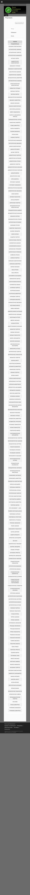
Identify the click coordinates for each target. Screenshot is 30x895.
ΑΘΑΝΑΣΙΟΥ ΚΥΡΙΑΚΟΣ (15, 66)
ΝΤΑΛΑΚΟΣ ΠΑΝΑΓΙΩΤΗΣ (15, 424)
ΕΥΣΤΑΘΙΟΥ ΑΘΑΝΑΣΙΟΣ (15, 185)
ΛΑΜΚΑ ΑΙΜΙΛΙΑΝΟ (15, 308)
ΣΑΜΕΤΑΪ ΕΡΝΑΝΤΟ (15, 534)
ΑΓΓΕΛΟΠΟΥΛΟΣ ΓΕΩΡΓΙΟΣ (15, 52)
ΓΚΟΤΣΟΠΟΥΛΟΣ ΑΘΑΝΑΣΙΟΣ (15, 140)
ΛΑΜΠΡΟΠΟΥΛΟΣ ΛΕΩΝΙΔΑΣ (15, 314)
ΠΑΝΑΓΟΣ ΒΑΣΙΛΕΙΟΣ (15, 447)
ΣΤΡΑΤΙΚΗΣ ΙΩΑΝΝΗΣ (15, 593)
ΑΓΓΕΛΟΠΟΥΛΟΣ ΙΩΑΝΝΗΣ (15, 49)
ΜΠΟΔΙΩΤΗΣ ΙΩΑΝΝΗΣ (15, 390)
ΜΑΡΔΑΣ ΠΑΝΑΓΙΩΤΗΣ (15, 335)
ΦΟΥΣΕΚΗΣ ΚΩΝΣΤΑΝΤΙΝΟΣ (15, 670)
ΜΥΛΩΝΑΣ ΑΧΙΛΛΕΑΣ (15, 396)
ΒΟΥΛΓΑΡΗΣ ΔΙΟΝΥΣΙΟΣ (15, 109)
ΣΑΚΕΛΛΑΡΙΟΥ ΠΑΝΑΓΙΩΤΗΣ (15, 529)
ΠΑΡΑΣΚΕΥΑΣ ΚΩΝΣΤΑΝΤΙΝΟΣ (15, 481)
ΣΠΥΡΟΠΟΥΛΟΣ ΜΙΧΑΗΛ (15, 569)
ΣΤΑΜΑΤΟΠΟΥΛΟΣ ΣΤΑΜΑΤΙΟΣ (15, 585)
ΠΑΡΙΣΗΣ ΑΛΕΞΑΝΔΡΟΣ (15, 484)
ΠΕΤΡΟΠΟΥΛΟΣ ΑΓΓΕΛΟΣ (15, 490)
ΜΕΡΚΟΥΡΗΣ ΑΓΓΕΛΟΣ (15, 348)
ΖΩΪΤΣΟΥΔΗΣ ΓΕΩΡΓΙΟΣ (15, 202)
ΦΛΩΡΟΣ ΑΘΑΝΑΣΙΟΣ (15, 664)
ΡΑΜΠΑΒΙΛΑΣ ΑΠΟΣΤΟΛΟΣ (15, 517)
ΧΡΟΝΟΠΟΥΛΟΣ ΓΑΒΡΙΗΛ (15, 694)
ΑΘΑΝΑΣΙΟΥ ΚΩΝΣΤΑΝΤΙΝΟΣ (15, 69)
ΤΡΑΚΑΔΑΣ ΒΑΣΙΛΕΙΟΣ (15, 628)
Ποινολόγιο (16, 727)
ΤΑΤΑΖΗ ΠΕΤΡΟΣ (15, 614)
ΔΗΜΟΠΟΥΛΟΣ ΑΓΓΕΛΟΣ (15, 161)
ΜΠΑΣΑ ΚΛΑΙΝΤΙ (15, 375)
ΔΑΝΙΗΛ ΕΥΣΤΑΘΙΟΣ (15, 149)
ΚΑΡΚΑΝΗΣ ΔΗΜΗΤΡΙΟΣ (15, 263)
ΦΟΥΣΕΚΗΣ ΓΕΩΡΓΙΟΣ (15, 667)
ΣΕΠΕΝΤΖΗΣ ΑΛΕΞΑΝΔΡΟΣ (15, 537)
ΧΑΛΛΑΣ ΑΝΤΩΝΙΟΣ (15, 676)
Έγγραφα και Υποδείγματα (10, 725)
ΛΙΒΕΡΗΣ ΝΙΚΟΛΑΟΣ (15, 320)
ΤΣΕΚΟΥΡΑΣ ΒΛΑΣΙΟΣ (15, 643)
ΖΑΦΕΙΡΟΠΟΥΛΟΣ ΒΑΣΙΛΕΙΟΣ (15, 191)
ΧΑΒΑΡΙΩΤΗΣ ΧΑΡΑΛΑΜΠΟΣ (15, 673)
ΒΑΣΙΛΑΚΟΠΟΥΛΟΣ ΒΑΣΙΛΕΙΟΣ (15, 97)
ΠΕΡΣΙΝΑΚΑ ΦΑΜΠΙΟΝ (15, 487)
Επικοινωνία (7, 729)
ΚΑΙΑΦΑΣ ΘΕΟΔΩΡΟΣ (15, 231)
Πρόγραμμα (13, 32)
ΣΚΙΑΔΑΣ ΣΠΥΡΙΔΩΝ (15, 549)
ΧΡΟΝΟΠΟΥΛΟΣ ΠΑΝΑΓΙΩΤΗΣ (15, 691)
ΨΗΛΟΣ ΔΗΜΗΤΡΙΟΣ (15, 704)
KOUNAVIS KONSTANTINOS (15, 46)
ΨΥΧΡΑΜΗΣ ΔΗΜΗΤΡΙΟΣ (15, 710)
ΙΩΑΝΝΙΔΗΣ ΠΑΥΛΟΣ (15, 225)
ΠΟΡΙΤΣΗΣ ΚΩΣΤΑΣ (15, 505)
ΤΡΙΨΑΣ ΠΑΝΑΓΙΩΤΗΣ (15, 631)
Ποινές (12, 36)
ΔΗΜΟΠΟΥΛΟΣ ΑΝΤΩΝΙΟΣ (15, 158)
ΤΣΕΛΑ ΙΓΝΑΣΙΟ (15, 646)
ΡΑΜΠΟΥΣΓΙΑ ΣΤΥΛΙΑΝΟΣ (15, 520)
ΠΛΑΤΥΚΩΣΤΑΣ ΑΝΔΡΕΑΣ (15, 499)
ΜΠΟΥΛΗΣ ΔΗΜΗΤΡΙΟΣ (15, 393)
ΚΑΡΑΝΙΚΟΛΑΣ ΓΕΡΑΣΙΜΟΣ (15, 249)
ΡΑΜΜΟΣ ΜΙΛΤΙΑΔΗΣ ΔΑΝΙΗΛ (15, 511)
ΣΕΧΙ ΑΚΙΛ (15, 540)
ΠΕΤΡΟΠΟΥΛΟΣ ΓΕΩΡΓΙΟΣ (15, 493)
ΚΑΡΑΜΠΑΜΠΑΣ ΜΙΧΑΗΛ (15, 246)
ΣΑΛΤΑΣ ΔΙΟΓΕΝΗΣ (15, 531)
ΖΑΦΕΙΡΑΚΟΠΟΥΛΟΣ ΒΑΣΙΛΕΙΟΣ (15, 188)
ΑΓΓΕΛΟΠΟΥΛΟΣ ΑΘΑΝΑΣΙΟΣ (15, 55)
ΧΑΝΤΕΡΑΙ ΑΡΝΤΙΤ (15, 679)
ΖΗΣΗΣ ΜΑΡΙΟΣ (15, 194)
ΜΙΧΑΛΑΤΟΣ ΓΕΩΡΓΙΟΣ (15, 357)
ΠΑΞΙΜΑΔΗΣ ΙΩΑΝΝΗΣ (15, 452)
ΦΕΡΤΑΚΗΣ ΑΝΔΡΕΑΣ (15, 661)
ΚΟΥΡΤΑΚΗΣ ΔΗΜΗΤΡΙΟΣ (15, 293)
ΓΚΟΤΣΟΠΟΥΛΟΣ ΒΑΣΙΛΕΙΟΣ (15, 143)
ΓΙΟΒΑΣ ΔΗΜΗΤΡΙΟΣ (15, 125)
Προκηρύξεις (20, 725)
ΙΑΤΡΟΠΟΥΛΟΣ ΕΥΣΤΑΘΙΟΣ (15, 222)
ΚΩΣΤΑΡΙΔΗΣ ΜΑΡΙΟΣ (15, 305)
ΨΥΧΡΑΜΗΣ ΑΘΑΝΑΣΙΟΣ (15, 707)
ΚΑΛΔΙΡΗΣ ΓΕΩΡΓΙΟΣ (15, 237)
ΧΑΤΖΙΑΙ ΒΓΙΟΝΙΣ (15, 682)
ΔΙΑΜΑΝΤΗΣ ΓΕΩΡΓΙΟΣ (15, 164)
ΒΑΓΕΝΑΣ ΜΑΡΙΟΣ (15, 94)
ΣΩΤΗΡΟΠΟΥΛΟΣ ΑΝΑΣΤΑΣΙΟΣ (15, 596)
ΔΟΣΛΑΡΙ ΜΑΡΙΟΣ (15, 173)
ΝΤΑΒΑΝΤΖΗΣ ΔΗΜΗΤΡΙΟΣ (15, 418)
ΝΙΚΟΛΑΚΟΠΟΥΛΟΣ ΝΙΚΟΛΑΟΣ (15, 409)
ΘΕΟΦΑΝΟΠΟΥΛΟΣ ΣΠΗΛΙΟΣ (15, 219)
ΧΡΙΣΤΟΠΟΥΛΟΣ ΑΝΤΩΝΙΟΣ (15, 685)
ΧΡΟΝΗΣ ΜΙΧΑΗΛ (15, 688)
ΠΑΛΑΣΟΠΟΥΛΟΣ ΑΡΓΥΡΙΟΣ (15, 444)
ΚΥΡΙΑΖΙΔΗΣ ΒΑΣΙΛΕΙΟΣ (15, 299)
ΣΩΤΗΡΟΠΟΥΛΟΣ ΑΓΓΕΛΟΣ (15, 605)
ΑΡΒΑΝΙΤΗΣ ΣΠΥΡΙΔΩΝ (15, 88)
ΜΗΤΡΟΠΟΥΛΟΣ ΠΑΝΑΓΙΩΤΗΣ (15, 354)
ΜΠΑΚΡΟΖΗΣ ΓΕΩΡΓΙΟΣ (15, 369)
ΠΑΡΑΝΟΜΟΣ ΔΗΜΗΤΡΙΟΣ (15, 478)
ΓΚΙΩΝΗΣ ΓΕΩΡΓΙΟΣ (15, 137)
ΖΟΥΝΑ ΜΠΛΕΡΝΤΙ (15, 199)
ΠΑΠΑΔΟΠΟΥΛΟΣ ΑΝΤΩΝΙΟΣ (15, 467)
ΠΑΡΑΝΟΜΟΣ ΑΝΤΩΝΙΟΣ (15, 475)
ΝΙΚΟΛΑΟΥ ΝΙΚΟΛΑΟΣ (15, 412)
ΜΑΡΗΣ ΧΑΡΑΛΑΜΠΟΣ (15, 338)
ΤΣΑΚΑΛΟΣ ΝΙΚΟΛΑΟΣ (15, 637)
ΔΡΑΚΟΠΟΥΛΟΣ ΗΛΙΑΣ (15, 176)
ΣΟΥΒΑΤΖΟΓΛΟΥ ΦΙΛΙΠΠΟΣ (15, 558)
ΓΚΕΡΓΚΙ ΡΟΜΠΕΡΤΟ (15, 128)
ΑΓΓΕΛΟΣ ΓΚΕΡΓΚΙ (15, 58)
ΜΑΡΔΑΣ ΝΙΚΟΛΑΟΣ (15, 332)
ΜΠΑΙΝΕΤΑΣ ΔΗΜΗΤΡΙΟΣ (15, 366)
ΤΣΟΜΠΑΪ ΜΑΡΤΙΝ (15, 652)
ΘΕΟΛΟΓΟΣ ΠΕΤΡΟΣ (15, 216)
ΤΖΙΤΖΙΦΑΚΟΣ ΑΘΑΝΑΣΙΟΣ (15, 623)
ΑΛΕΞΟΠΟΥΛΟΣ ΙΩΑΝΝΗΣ (15, 71)
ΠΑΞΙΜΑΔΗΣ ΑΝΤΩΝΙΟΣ (15, 450)
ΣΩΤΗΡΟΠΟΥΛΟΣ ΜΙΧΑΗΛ (15, 602)
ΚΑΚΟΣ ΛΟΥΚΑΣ (15, 234)
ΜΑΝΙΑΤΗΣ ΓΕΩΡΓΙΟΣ (15, 329)
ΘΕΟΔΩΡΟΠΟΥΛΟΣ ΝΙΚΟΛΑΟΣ (15, 213)
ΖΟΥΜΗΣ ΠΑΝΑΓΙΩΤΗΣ (15, 197)
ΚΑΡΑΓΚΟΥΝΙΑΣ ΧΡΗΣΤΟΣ (15, 240)
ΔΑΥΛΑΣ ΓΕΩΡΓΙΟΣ (15, 152)
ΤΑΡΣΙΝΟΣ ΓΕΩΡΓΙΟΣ (15, 608)
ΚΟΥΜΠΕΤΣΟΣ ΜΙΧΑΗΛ (15, 284)
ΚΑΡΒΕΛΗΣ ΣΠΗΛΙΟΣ (15, 255)
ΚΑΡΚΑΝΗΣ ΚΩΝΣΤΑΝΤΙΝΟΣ (15, 260)
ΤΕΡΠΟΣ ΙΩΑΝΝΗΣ (15, 617)
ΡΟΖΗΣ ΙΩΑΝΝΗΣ (15, 526)
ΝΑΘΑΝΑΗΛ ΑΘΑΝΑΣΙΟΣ (15, 399)
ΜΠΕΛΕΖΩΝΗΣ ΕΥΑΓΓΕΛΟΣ (15, 381)
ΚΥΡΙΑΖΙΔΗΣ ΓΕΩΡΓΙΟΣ (15, 296)
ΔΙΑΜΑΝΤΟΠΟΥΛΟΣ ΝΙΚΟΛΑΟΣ (15, 167)
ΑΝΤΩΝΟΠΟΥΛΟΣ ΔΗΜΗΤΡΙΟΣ (15, 77)
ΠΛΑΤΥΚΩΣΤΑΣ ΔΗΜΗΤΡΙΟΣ (15, 502)
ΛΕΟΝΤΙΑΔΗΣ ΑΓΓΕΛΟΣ (15, 317)
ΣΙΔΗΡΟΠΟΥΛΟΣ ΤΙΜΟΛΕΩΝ (15, 543)
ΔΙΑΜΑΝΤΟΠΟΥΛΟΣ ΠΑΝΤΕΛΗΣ (15, 170)
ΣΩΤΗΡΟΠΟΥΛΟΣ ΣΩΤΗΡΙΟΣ (15, 599)
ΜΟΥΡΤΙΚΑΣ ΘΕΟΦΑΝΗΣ (15, 363)
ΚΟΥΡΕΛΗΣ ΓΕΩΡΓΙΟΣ (15, 287)
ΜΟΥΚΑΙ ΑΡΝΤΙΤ (15, 360)
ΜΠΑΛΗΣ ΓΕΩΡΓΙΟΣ (15, 372)
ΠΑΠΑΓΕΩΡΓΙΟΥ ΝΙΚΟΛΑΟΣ (15, 455)
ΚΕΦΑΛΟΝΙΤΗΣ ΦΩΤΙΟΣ (15, 278)
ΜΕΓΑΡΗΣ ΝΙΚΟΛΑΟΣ (15, 341)
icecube (17, 732)
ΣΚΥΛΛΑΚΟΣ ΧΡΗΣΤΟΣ (15, 552)
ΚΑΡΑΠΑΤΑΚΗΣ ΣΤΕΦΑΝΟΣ (15, 252)
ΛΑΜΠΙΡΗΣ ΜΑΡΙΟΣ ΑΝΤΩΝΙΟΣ (15, 311)
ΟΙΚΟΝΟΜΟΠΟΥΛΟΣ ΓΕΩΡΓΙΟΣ (15, 438)
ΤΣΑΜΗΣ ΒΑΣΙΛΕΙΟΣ (15, 640)
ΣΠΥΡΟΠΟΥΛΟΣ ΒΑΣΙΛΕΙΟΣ (15, 566)
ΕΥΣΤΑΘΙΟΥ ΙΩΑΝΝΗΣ (15, 182)
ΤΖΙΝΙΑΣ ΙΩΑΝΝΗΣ (15, 620)
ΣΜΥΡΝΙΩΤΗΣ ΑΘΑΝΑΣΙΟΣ (15, 555)
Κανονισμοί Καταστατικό (10, 723)
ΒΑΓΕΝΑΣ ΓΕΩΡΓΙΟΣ (15, 91)
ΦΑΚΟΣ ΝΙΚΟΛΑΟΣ (15, 658)
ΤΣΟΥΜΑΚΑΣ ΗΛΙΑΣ (15, 655)
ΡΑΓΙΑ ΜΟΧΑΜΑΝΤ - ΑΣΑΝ (15, 508)
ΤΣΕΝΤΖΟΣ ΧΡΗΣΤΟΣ (15, 649)
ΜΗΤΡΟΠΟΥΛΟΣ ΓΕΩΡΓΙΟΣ (15, 351)
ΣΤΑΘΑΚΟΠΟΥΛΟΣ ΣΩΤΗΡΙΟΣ (15, 576)
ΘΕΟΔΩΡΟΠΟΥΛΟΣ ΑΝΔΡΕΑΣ (15, 210)
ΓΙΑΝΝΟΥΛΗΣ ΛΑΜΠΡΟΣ (15, 122)
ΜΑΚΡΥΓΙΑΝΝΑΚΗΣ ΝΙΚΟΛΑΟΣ (15, 326)
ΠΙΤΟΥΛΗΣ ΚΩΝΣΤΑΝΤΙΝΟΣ (15, 496)
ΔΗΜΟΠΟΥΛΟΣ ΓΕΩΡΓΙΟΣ (15, 155)
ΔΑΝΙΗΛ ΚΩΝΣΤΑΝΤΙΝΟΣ (15, 146)
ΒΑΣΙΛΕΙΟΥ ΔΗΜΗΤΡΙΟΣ (15, 100)
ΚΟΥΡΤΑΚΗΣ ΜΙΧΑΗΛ (15, 290)
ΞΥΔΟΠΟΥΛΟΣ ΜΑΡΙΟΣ (15, 430)
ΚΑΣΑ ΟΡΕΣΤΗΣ (15, 272)
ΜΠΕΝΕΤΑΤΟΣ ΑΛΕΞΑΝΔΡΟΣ (15, 387)
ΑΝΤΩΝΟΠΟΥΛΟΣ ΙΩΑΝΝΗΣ (15, 80)
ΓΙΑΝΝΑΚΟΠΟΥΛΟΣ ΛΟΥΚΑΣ (15, 119)
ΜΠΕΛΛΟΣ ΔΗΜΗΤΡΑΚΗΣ (15, 384)
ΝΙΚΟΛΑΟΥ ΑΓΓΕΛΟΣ (15, 415)
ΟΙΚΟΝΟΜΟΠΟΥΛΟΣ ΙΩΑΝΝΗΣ (15, 441)
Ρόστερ (12, 28)
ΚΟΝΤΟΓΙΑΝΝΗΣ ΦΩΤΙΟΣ (15, 281)
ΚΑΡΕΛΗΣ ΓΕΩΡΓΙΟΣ (15, 258)
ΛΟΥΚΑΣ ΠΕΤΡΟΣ (15, 323)
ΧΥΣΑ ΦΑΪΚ (15, 701)
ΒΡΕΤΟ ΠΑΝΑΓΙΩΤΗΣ (15, 112)
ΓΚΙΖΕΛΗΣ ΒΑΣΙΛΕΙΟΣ (15, 131)
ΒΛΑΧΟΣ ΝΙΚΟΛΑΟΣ (15, 103)
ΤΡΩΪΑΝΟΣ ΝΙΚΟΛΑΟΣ (15, 634)
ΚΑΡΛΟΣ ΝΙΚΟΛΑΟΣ (15, 266)
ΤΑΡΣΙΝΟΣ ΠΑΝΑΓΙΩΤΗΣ (15, 611)
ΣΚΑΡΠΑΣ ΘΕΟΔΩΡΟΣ (15, 546)
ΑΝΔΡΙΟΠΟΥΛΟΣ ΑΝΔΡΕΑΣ (15, 74)
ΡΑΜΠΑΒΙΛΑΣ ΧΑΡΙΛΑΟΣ (15, 514)
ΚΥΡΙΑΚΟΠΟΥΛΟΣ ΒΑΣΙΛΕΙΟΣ (15, 302)
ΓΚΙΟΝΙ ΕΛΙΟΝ (15, 134)
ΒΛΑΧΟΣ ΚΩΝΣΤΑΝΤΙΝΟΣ (15, 106)
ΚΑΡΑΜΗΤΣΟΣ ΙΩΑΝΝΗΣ (15, 243)
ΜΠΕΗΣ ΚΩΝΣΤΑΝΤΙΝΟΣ (15, 378)
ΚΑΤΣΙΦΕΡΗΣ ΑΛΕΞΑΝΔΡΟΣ (15, 275)
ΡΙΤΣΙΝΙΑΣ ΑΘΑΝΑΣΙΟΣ (15, 523)
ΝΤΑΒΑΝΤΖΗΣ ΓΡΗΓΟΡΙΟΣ (15, 421)
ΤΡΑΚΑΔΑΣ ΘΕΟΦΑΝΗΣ (15, 625)
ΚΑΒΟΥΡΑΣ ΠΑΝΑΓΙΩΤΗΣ (15, 228)
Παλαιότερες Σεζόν (8, 727)
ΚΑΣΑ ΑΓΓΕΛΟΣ (15, 269)
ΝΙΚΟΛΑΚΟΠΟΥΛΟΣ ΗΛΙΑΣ (15, 402)
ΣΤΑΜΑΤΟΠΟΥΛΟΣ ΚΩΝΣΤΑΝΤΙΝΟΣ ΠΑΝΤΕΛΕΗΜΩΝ (15, 581)
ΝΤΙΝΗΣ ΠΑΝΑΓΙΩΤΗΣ (15, 427)
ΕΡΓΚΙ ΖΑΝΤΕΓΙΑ (15, 179)
